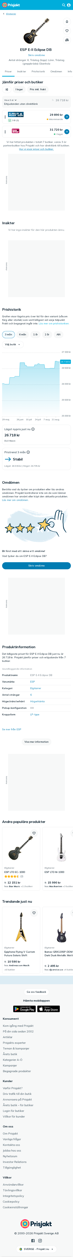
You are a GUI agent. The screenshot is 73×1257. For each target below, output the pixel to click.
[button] (67, 22)
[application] (36, 386)
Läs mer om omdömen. (15, 500)
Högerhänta (37, 701)
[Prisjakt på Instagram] (40, 1240)
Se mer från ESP (11, 729)
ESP (32, 681)
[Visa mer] (5, 117)
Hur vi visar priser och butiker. (36, 149)
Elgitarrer (11, 13)
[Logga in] (69, 5)
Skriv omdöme (36, 55)
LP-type (34, 714)
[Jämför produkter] (67, 40)
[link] (21, 858)
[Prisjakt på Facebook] (33, 1240)
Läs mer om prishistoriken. (54, 323)
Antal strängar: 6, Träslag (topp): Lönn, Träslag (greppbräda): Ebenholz (36, 61)
